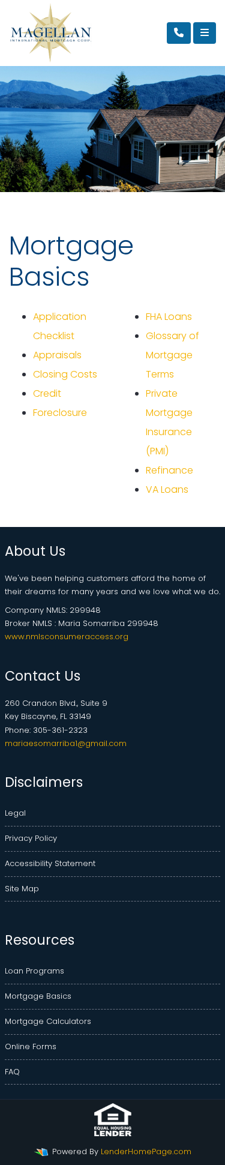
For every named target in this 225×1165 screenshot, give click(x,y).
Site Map (22, 888)
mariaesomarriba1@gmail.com (66, 743)
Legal (15, 813)
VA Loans (167, 489)
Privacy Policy (31, 838)
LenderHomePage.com (146, 1151)
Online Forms (30, 1046)
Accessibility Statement (50, 863)
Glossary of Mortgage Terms (172, 355)
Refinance (169, 470)
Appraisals (57, 355)
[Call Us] (179, 33)
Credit (47, 393)
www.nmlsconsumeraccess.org (66, 636)
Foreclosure (60, 413)
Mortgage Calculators (48, 1021)
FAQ (12, 1071)
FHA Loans (169, 317)
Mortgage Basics (38, 996)
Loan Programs (34, 971)
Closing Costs (65, 374)
